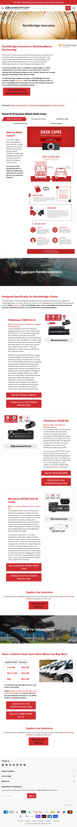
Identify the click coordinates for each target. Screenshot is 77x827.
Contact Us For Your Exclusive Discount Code (16, 91)
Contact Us (56, 821)
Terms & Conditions (38, 821)
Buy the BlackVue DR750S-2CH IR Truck (23, 567)
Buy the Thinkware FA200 (56, 473)
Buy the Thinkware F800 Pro (24, 395)
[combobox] (48, 8)
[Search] (68, 8)
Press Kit (20, 821)
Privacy (48, 821)
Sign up (32, 796)
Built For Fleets (59, 105)
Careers (27, 821)
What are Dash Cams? (19, 105)
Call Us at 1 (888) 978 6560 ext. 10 (21, 715)
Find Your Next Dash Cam (38, 605)
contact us (17, 305)
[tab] (14, 118)
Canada (67, 805)
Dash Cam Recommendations (40, 105)
